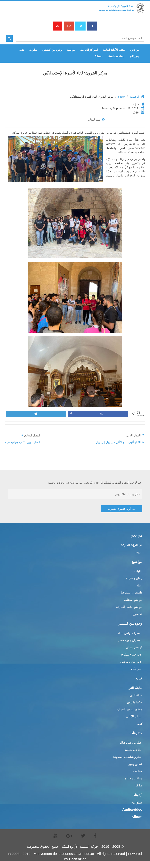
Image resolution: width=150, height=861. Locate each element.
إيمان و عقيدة (134, 578)
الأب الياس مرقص (131, 661)
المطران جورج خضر (130, 640)
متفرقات (134, 56)
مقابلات (137, 771)
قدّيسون (137, 614)
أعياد (139, 585)
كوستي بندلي (134, 647)
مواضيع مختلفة (133, 599)
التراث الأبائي (134, 716)
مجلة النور (136, 695)
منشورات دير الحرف (129, 709)
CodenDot (77, 859)
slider (121, 96)
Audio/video (116, 56)
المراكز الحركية (89, 49)
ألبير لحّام (136, 668)
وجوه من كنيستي (52, 49)
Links (139, 785)
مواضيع (71, 49)
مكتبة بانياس (134, 702)
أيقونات (137, 795)
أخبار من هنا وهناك (131, 742)
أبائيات (138, 571)
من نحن (134, 49)
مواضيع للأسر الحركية (129, 606)
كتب (21, 49)
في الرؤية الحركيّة (131, 545)
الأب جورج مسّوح (131, 654)
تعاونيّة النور (135, 687)
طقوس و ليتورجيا (131, 592)
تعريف (138, 552)
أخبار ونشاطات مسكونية (127, 756)
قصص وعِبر (135, 764)
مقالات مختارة (133, 778)
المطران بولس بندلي (129, 633)
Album (99, 56)
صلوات (33, 49)
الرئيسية (134, 96)
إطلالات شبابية (133, 749)
